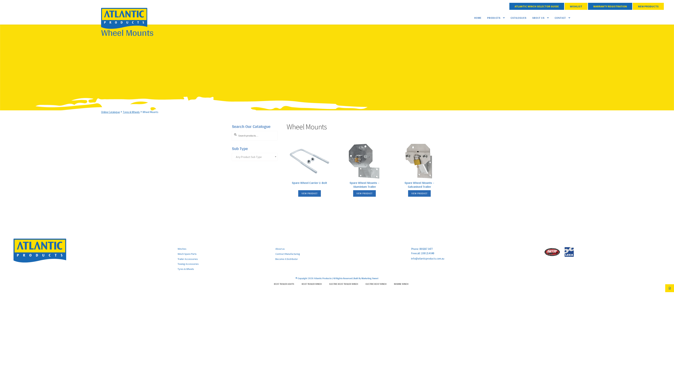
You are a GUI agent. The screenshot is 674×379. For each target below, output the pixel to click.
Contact (560, 17)
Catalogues (518, 17)
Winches (182, 248)
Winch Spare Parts (187, 253)
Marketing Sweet (370, 278)
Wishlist (576, 6)
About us (280, 248)
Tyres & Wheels (131, 112)
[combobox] (254, 157)
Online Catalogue (110, 112)
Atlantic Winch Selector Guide (537, 6)
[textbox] (255, 156)
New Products (648, 6)
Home (477, 17)
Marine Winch (401, 284)
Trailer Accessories (188, 259)
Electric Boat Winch (376, 284)
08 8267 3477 (426, 249)
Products (493, 17)
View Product (310, 193)
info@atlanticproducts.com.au (427, 258)
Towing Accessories (188, 263)
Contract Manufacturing (287, 253)
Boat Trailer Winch (312, 284)
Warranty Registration (610, 6)
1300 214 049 (427, 253)
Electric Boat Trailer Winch (343, 284)
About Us (538, 17)
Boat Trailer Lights (284, 284)
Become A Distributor (286, 259)
